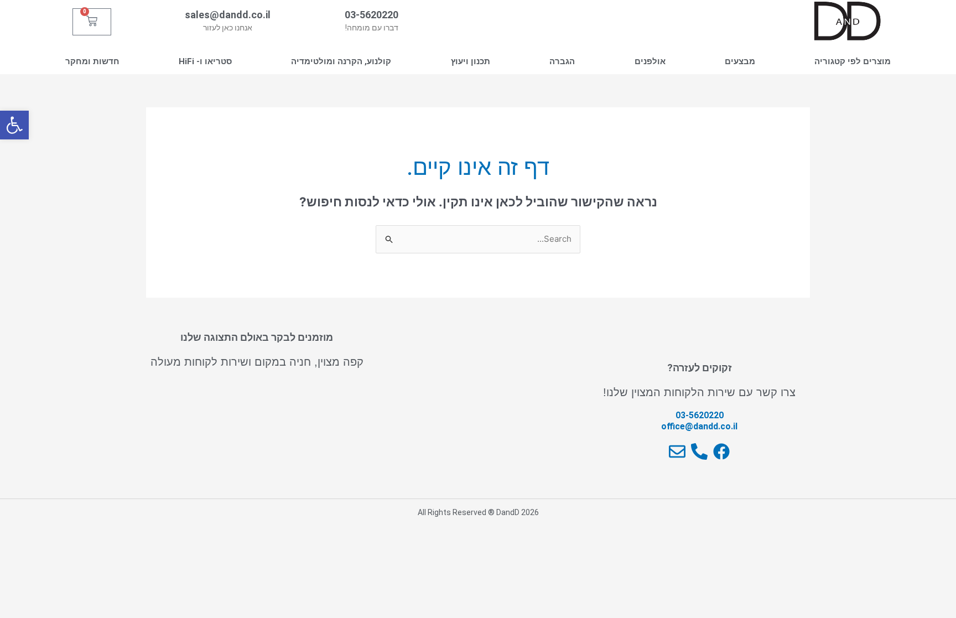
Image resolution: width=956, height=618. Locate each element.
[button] (14, 125)
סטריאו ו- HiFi (205, 61)
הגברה (562, 61)
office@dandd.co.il (699, 426)
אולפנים (650, 61)
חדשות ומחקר (92, 61)
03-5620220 (371, 14)
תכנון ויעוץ (470, 61)
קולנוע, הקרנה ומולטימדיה (341, 61)
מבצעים (740, 61)
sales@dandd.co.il (228, 14)
